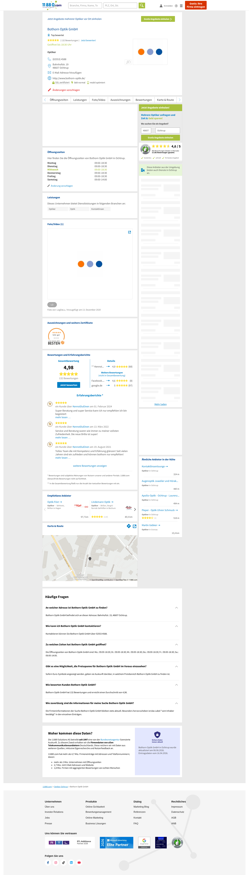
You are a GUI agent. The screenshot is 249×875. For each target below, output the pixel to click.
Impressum (177, 807)
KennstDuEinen (81, 406)
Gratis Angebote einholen (157, 18)
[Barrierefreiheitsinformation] (177, 5)
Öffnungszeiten (59, 100)
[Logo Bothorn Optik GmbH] (129, 232)
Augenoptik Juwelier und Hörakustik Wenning (160, 481)
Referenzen (140, 812)
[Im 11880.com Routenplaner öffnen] (129, 525)
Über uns (49, 807)
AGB (173, 818)
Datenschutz (177, 812)
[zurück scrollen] (44, 100)
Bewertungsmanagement (98, 812)
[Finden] (142, 5)
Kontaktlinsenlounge (153, 466)
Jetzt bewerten (68, 385)
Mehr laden (160, 404)
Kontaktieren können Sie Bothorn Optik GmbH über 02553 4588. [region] (76, 633)
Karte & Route (165, 100)
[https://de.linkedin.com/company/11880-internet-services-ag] (71, 862)
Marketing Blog (141, 807)
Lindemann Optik (100, 502)
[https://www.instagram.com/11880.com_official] (56, 862)
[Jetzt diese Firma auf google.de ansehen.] (108, 385)
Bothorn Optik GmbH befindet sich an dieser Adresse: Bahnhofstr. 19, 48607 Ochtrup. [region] (87, 615)
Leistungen (80, 100)
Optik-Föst (53, 502)
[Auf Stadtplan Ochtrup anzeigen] (134, 526)
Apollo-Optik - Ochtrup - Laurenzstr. (160, 495)
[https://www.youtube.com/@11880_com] (79, 862)
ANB (173, 823)
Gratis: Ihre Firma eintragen (196, 5)
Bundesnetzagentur (110, 739)
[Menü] (182, 5)
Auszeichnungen (120, 100)
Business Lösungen (96, 823)
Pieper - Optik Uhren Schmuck (158, 510)
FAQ (136, 823)
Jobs (47, 818)
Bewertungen (144, 100)
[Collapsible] (176, 607)
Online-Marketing (94, 818)
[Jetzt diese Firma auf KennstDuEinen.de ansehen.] (108, 366)
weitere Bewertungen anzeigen (90, 465)
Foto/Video (98, 100)
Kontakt (137, 818)
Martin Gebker (149, 525)
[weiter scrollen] (179, 100)
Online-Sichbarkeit (95, 807)
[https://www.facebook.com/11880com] (48, 862)
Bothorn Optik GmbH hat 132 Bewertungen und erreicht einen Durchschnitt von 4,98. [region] (86, 692)
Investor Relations (54, 812)
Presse (48, 823)
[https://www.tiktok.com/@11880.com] (63, 862)
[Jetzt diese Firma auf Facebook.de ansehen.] (108, 380)
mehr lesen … (63, 417)
